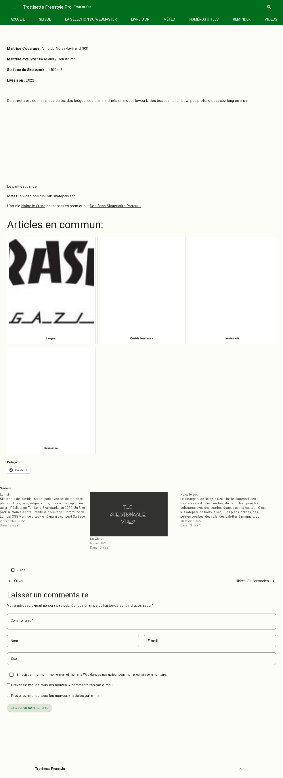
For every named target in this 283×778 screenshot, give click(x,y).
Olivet (18, 581)
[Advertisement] (141, 148)
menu (14, 7)
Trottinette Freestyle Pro (47, 7)
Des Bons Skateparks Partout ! (115, 206)
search (269, 7)
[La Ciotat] (133, 514)
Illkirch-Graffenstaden (252, 581)
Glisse (21, 570)
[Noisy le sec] (225, 510)
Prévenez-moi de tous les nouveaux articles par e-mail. (56, 696)
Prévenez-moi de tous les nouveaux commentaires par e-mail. (62, 685)
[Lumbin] (45, 510)
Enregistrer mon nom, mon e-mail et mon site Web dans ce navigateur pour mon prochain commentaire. (92, 674)
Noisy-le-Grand (68, 48)
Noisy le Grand (33, 206)
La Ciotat (96, 538)
